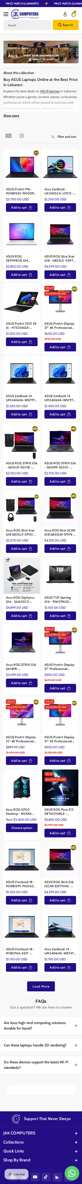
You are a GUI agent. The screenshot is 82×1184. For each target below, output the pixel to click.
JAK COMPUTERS (19, 1133)
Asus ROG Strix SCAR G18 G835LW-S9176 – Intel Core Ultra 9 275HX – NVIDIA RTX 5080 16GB (59, 532)
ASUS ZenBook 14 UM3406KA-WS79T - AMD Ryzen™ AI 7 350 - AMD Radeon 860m (21, 398)
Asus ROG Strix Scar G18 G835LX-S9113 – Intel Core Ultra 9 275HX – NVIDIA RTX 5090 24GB (21, 532)
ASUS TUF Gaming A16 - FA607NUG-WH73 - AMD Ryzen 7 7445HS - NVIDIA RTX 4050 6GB (60, 600)
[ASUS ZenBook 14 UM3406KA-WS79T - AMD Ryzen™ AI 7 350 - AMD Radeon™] (60, 374)
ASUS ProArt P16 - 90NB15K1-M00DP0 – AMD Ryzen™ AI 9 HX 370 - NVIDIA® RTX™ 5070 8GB (21, 191)
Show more (11, 116)
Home (12, 48)
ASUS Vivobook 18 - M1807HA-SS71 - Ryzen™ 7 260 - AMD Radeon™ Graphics (21, 951)
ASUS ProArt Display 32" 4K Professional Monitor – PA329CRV (21, 739)
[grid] (8, 135)
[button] (7, 14)
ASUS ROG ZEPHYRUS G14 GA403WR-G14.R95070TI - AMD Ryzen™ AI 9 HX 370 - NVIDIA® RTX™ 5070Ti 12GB (21, 259)
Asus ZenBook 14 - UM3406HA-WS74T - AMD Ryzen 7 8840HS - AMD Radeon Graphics (60, 951)
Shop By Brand (16, 1160)
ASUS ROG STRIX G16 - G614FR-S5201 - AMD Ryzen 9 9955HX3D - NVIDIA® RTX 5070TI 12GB (60, 465)
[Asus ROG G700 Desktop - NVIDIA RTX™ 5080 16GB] (22, 788)
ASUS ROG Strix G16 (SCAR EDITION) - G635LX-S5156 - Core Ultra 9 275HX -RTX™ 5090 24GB (60, 884)
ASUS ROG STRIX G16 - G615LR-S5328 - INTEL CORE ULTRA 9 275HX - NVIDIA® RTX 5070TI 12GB (21, 465)
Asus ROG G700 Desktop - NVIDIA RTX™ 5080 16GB (19, 812)
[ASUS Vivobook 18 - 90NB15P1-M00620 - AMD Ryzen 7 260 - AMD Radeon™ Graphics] (22, 860)
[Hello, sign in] (65, 14)
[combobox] (27, 25)
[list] (22, 135)
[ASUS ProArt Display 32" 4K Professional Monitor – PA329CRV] (22, 715)
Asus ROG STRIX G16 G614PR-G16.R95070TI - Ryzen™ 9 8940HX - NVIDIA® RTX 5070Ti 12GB (21, 667)
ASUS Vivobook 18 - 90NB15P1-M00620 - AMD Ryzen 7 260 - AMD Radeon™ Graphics (21, 884)
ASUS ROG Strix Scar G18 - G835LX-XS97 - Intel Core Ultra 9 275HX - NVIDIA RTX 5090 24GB (59, 259)
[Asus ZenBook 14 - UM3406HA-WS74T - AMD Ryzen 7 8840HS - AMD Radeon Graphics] (60, 927)
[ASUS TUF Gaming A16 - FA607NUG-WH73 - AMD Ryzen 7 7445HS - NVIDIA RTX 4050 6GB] (60, 575)
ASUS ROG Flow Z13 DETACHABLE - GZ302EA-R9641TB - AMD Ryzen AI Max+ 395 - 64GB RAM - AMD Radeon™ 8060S (59, 812)
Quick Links (13, 1151)
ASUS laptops (50, 91)
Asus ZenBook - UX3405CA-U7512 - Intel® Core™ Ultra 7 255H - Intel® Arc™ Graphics (59, 191)
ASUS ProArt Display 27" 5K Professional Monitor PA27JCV (59, 739)
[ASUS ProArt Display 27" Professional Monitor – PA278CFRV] (60, 643)
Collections (13, 1142)
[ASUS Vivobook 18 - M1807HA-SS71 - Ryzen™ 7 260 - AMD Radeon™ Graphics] (22, 927)
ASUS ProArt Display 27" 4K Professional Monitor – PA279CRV (59, 326)
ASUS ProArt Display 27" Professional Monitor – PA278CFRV (59, 667)
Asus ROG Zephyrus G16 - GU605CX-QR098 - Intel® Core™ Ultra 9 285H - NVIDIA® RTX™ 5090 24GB (22, 600)
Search (68, 25)
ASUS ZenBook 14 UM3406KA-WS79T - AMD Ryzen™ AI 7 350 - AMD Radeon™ (60, 398)
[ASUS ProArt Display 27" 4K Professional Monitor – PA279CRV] (60, 302)
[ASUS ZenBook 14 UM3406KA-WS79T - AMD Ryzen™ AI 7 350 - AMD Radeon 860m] (22, 374)
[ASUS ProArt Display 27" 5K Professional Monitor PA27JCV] (60, 715)
